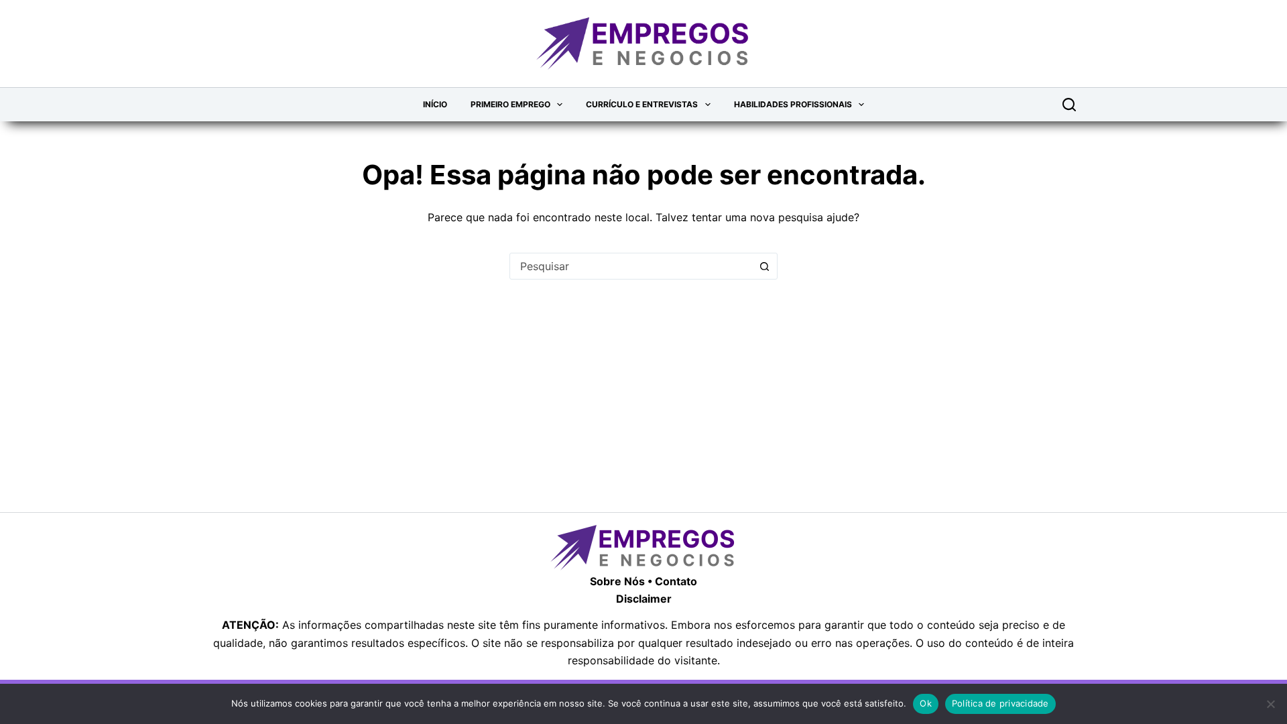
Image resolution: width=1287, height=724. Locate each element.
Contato (676, 581)
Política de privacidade (1000, 703)
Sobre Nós (617, 581)
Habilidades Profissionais (793, 104)
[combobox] (630, 266)
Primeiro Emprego (510, 104)
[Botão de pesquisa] (764, 266)
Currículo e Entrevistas (642, 104)
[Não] (1270, 704)
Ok (926, 703)
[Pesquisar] (1069, 104)
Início (435, 104)
